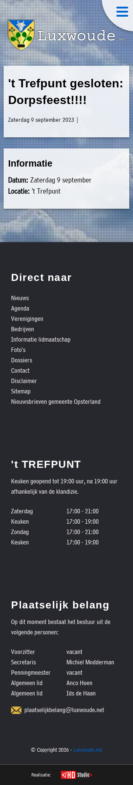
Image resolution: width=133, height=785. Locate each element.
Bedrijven (22, 329)
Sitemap (21, 391)
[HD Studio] (76, 776)
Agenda (20, 308)
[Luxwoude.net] (66, 35)
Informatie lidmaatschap (41, 339)
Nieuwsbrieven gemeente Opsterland (55, 401)
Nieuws (20, 298)
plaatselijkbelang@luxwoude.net (64, 710)
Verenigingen (27, 318)
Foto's (18, 349)
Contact (20, 370)
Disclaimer (24, 381)
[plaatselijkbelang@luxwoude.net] (16, 710)
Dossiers (21, 360)
